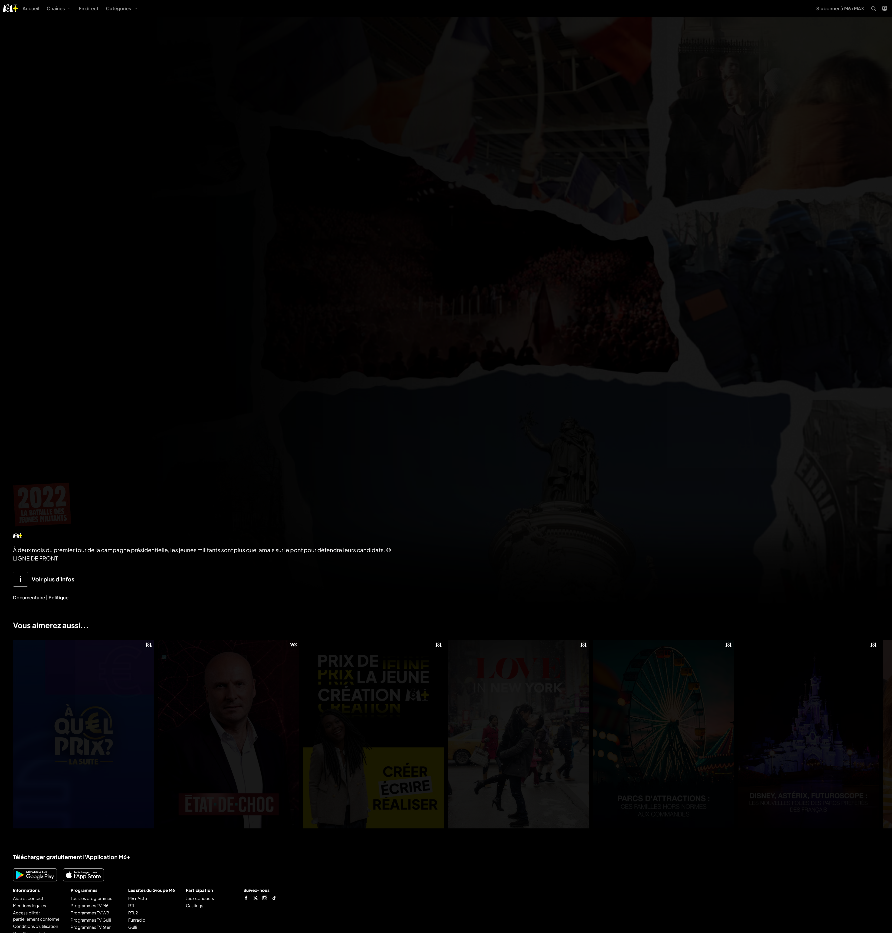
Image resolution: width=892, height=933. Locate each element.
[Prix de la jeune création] (373, 734)
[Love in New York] (518, 734)
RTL (131, 905)
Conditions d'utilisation (35, 926)
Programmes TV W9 (90, 912)
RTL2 (133, 912)
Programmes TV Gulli (91, 920)
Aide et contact (28, 898)
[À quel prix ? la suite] (83, 734)
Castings (194, 905)
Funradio (136, 920)
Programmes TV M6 (89, 905)
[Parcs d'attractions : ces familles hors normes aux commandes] (663, 734)
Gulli (132, 927)
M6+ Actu (137, 898)
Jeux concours (200, 898)
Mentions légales (29, 905)
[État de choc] (228, 734)
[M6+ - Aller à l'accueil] (10, 7)
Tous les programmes (91, 898)
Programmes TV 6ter (91, 927)
